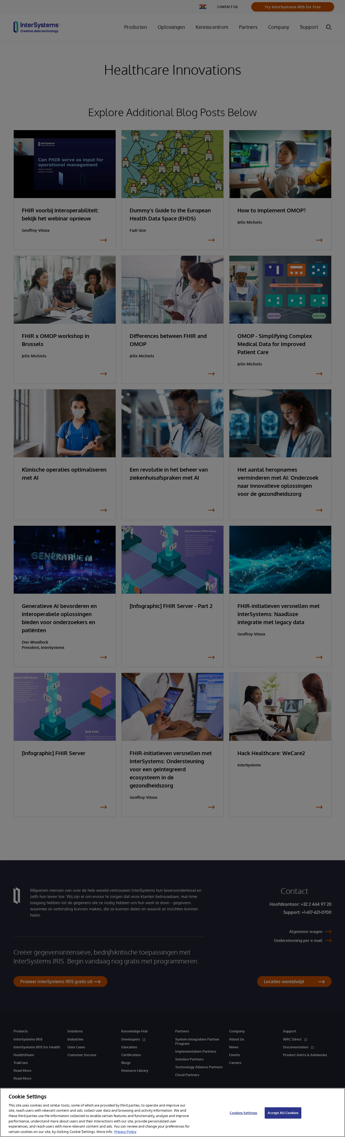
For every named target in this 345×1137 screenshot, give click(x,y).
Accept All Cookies (283, 1113)
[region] (172, 1112)
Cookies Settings (243, 1113)
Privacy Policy (125, 1131)
